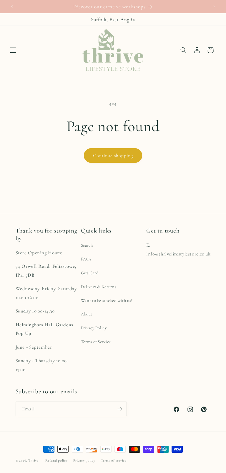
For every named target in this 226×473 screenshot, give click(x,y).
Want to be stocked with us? (107, 300)
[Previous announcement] (11, 6)
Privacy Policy (94, 327)
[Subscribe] (119, 409)
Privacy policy (84, 460)
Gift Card (90, 272)
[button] (13, 50)
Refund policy (56, 460)
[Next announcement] (214, 6)
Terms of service (114, 460)
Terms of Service (96, 341)
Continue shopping (113, 155)
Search (87, 245)
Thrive (33, 460)
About (86, 314)
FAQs (86, 259)
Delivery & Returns (98, 286)
